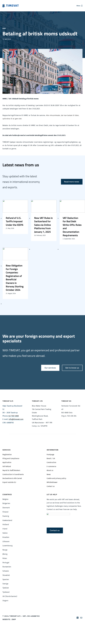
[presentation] (15, 206)
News (4, 28)
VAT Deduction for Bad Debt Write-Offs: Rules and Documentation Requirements (72, 226)
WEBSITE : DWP (9, 619)
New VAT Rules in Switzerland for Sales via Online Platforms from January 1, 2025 (43, 225)
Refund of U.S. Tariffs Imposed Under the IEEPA (14, 221)
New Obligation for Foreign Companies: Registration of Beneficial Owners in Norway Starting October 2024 (15, 278)
